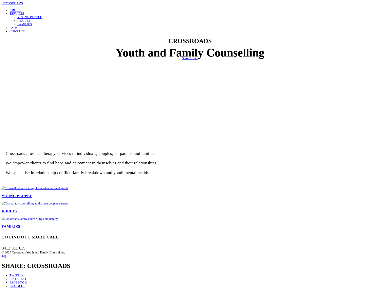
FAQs (14, 27)
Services (17, 13)
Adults (23, 20)
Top (4, 256)
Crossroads (12, 3)
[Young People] (35, 188)
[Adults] (35, 203)
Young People (29, 17)
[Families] (30, 218)
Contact (17, 31)
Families (24, 24)
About (15, 10)
